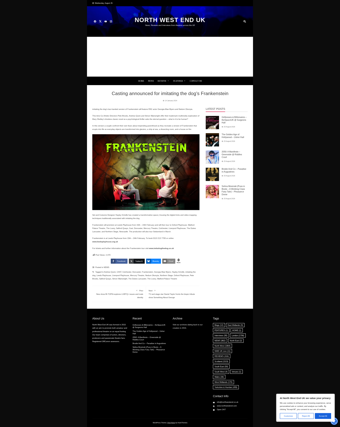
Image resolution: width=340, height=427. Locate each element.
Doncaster (136, 272)
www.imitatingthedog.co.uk (161, 248)
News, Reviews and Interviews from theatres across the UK (170, 25)
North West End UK (170, 19)
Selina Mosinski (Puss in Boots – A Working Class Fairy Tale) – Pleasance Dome (149, 349)
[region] (305, 408)
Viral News (171, 423)
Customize (288, 416)
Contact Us (196, 81)
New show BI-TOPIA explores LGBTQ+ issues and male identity (119, 294)
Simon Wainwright (119, 279)
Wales (219, 377)
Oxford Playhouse (181, 275)
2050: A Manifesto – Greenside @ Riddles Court (232, 154)
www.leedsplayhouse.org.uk (105, 242)
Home (141, 81)
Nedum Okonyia (152, 275)
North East (236, 341)
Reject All (306, 416)
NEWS (151, 81)
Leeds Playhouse (104, 275)
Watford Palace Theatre (167, 279)
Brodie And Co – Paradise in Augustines (149, 343)
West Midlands (223, 382)
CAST (119, 272)
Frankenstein (147, 272)
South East (221, 366)
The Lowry (151, 279)
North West (222, 346)
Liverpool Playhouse (120, 275)
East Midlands (235, 325)
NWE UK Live (222, 351)
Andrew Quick (110, 272)
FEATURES (178, 81)
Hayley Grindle (178, 272)
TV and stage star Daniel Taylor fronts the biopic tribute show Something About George (172, 294)
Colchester (126, 272)
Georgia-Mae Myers (162, 272)
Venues (236, 372)
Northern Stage (166, 275)
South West (221, 372)
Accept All (323, 416)
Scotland (221, 361)
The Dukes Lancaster (137, 279)
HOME (236, 330)
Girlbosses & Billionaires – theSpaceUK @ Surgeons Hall (234, 120)
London (238, 335)
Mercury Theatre (137, 275)
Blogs (218, 325)
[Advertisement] (170, 56)
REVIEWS (162, 81)
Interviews (220, 335)
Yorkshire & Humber (225, 387)
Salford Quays (105, 279)
